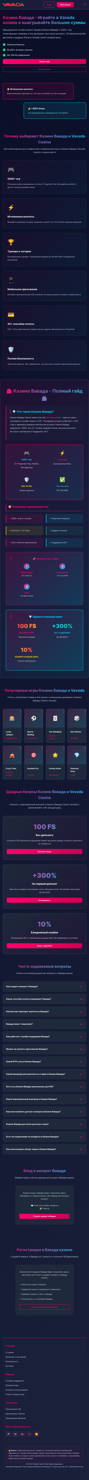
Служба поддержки (15, 1381)
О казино (10, 1352)
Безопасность (12, 1361)
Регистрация (65, 5)
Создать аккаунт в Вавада (44, 1216)
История (10, 1366)
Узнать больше (44, 69)
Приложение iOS (13, 1409)
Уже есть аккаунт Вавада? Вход (44, 1307)
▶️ (36, 1434)
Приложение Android (15, 1414)
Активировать (44, 900)
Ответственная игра (15, 1394)
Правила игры (12, 1385)
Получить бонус (44, 852)
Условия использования (17, 1390)
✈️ (8, 1434)
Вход (49, 5)
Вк (22, 1434)
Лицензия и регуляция (16, 1357)
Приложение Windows (16, 1418)
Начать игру (44, 61)
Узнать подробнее (44, 946)
